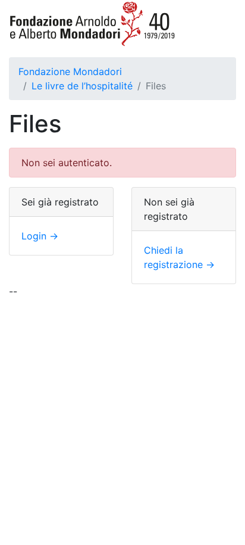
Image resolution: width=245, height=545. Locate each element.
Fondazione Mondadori (70, 71)
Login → (39, 236)
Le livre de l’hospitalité (82, 86)
